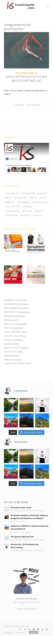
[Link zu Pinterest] (29, 629)
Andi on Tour (11, 193)
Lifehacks (26, 211)
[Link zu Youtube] (33, 629)
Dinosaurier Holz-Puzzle (21, 507)
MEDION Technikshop (15, 324)
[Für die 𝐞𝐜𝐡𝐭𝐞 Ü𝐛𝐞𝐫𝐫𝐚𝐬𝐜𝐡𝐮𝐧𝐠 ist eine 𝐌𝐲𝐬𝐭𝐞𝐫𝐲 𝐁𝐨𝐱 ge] (42, 405)
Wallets (37, 215)
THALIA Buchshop (13, 339)
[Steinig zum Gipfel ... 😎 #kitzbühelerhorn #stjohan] (42, 420)
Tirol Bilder (11, 215)
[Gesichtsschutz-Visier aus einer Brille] (26, 50)
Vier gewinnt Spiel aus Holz (22, 537)
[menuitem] (41, 6)
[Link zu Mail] (47, 629)
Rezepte (39, 211)
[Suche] (41, 6)
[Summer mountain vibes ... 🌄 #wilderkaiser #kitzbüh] (26, 405)
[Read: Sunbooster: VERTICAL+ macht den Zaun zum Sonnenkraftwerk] (6, 527)
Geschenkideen (39, 202)
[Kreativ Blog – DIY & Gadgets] (22, 6)
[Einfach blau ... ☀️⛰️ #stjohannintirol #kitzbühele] (11, 420)
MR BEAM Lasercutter (15, 300)
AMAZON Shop (11, 343)
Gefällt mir (13, 159)
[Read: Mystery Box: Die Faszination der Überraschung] (6, 545)
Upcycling (25, 215)
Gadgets (10, 202)
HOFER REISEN (12, 355)
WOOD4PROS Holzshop (16, 304)
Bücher (33, 198)
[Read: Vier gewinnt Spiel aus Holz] (6, 538)
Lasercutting (12, 211)
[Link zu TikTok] (42, 629)
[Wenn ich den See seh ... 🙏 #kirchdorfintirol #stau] (11, 405)
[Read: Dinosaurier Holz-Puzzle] (6, 509)
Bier (31, 73)
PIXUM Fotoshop (12, 359)
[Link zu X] (38, 629)
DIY (36, 73)
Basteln (42, 193)
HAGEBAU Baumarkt (14, 316)
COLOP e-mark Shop (15, 335)
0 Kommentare (33, 105)
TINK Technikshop (13, 328)
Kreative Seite (22, 145)
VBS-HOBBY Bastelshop (16, 308)
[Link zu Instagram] (25, 629)
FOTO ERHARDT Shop (15, 332)
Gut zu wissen (12, 206)
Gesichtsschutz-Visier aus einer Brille (26, 78)
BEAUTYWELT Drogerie (16, 347)
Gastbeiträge (23, 202)
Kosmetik (27, 206)
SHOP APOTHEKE (13, 351)
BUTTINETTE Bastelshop (17, 312)
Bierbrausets (20, 198)
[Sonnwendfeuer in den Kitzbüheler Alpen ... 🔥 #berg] (26, 420)
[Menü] (47, 5)
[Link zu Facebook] (20, 629)
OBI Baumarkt (11, 320)
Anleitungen (22, 73)
